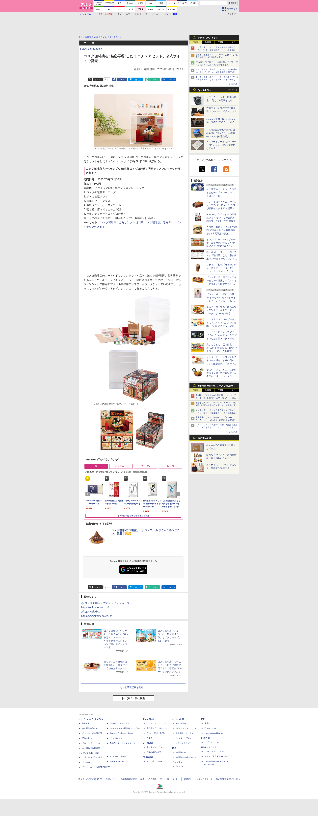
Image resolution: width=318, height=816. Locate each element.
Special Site (204, 90)
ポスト (97, 80)
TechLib (179, 766)
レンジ (170, 466)
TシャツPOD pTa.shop (215, 751)
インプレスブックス (119, 756)
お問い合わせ (112, 779)
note (154, 80)
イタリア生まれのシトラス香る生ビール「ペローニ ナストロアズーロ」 (221, 192)
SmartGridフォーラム (119, 723)
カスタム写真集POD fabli (217, 756)
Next (178, 494)
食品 (128, 14)
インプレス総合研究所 (92, 733)
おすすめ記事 (205, 438)
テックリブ (177, 762)
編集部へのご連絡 (148, 779)
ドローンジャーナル (91, 743)
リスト (107, 80)
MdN (174, 748)
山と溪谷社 (148, 743)
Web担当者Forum (90, 728)
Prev (88, 494)
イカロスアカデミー (184, 743)
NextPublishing (117, 761)
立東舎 (150, 738)
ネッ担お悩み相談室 (91, 748)
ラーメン (145, 466)
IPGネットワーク (208, 747)
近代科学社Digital (154, 761)
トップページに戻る (133, 698)
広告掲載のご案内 (129, 779)
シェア (121, 80)
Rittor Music (149, 719)
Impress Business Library (121, 733)
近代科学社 (148, 757)
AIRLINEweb (181, 723)
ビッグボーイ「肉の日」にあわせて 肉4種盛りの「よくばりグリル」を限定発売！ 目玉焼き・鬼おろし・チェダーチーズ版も (217, 72)
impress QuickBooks (214, 733)
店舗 (119, 14)
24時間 (208, 42)
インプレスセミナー (119, 738)
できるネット (88, 762)
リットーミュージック (156, 723)
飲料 (137, 14)
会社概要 (187, 779)
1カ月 (233, 42)
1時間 (195, 42)
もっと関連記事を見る (131, 687)
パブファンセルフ (212, 742)
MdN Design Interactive (186, 757)
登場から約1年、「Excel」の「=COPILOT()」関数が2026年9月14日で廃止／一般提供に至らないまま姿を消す (217, 405)
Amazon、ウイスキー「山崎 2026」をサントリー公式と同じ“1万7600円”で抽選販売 (221, 217)
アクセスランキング (208, 37)
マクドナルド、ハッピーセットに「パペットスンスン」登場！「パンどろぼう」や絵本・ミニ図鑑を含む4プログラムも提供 (221, 326)
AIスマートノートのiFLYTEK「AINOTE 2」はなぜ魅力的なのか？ (221, 145)
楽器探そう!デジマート (157, 728)
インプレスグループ (203, 779)
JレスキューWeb (183, 738)
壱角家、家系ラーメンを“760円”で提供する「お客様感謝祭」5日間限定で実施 (221, 230)
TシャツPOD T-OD (156, 733)
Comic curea (210, 728)
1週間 (220, 42)
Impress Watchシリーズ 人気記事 (215, 385)
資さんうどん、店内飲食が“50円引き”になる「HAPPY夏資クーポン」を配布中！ (221, 347)
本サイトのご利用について (90, 779)
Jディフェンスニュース (186, 728)
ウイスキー (121, 466)
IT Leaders (87, 738)
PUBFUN (205, 738)
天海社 (208, 723)
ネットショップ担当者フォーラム (125, 728)
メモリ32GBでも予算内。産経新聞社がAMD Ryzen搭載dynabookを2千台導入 (221, 133)
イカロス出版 (178, 719)
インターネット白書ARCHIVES (96, 767)
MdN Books (181, 752)
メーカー (156, 14)
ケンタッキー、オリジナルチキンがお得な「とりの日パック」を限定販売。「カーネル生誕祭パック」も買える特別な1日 (216, 50)
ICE (203, 719)
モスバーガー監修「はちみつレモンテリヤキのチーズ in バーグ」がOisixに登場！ (221, 310)
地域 (166, 14)
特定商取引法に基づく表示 (228, 779)
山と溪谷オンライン (155, 747)
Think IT (85, 723)
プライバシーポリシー (170, 779)
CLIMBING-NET (154, 752)
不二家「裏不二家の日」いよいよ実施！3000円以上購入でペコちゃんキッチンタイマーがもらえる (217, 80)
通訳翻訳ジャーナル (184, 733)
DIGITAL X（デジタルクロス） (123, 743)
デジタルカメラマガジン (93, 757)
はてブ (138, 80)
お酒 (145, 14)
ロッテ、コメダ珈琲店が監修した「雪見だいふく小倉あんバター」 (115, 665)
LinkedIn (171, 80)
